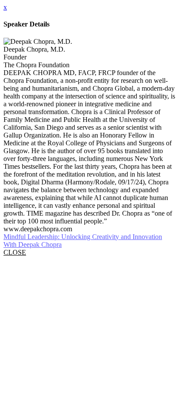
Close (14, 252)
